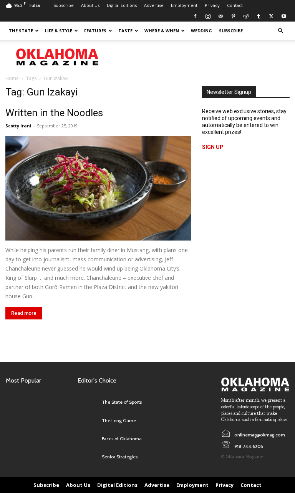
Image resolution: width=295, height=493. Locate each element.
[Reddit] (246, 16)
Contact (235, 5)
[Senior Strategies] (88, 457)
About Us (90, 5)
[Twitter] (271, 16)
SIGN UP (213, 147)
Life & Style (58, 30)
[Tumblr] (258, 16)
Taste (125, 30)
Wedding (201, 30)
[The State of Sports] (88, 402)
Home (12, 78)
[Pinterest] (233, 16)
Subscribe (63, 5)
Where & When (161, 30)
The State (21, 30)
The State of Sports (122, 402)
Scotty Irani (18, 126)
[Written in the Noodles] (98, 188)
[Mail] (220, 16)
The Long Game (119, 420)
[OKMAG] (255, 384)
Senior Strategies (120, 457)
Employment (184, 5)
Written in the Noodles (54, 113)
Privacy (212, 5)
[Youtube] (284, 16)
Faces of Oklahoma (122, 438)
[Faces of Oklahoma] (88, 439)
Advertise (154, 5)
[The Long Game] (88, 420)
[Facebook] (195, 16)
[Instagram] (208, 16)
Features (95, 30)
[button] (280, 31)
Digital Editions (122, 5)
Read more (23, 313)
